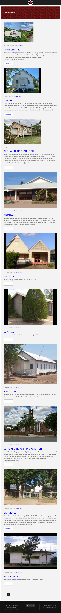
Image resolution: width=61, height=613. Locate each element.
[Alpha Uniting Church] (22, 131)
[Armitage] (30, 190)
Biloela (9, 276)
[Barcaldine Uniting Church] (30, 424)
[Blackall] (30, 487)
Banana (9, 332)
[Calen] (22, 80)
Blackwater (12, 576)
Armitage (10, 215)
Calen (8, 100)
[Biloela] (30, 251)
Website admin (19, 45)
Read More (8, 63)
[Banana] (30, 307)
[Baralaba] (30, 364)
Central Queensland (9, 12)
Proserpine (12, 49)
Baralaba (10, 391)
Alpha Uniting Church (19, 151)
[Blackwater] (30, 551)
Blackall (10, 513)
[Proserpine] (18, 32)
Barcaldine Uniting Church (23, 449)
